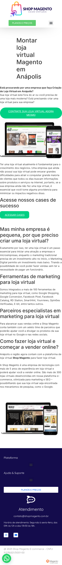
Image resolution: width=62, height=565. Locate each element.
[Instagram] (6, 535)
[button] (50, 22)
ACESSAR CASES (15, 214)
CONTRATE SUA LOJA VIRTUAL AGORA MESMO (31, 113)
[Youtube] (16, 535)
